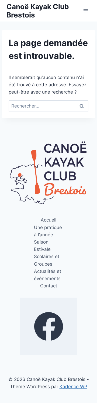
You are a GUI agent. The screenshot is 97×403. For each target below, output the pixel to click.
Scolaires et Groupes (46, 260)
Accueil (48, 220)
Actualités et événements (47, 275)
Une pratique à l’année (48, 231)
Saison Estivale (42, 245)
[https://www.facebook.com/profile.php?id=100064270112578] (48, 326)
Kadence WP (73, 386)
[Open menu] (86, 10)
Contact (48, 285)
